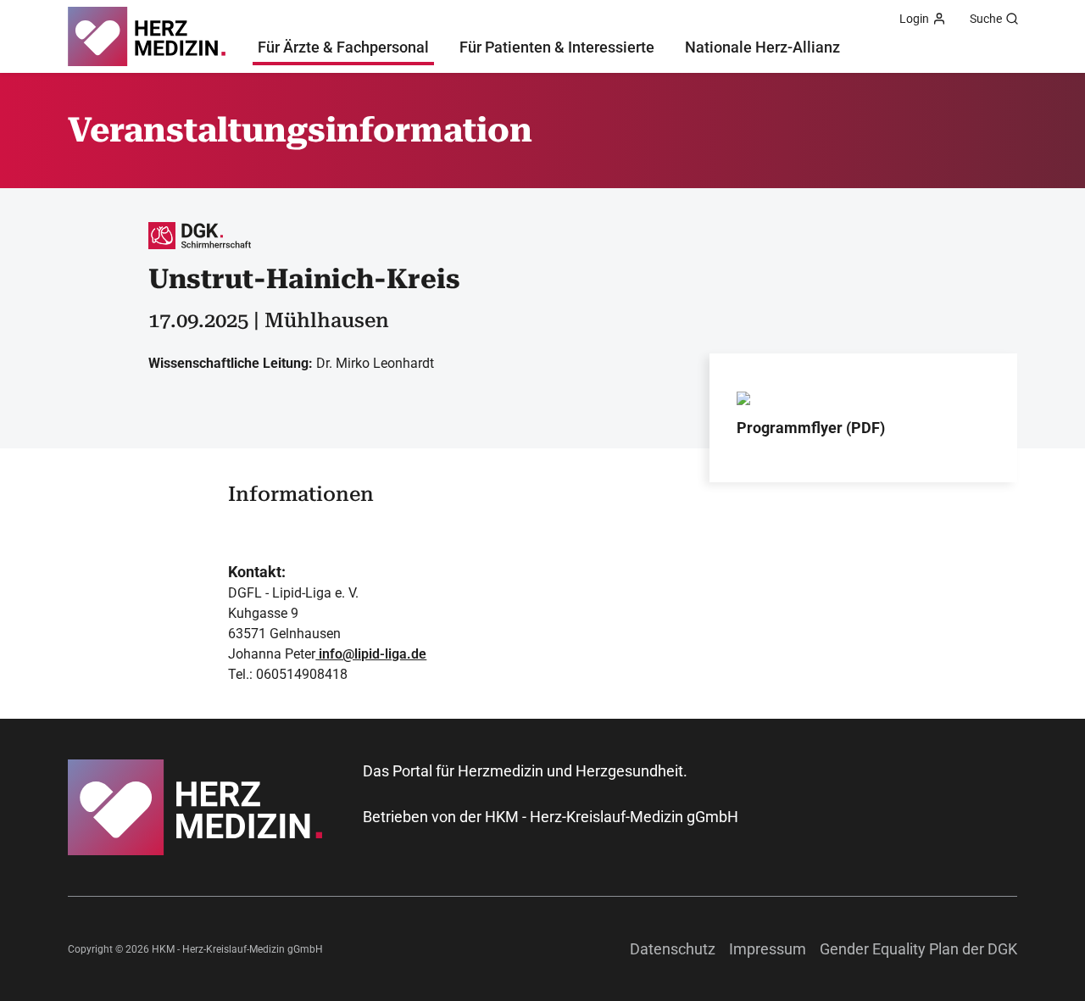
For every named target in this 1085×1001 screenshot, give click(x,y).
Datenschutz (672, 949)
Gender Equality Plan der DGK (918, 949)
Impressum (767, 949)
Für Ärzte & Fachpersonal (343, 47)
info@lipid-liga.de (370, 654)
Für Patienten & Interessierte (556, 47)
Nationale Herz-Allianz (762, 47)
